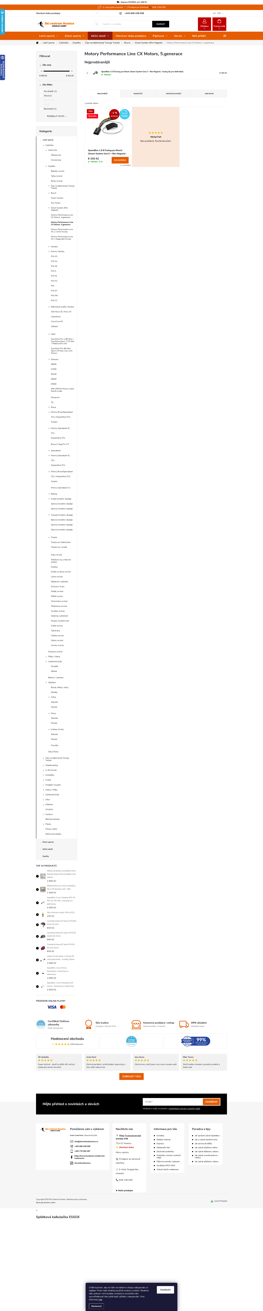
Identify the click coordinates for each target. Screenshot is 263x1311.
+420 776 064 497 (82, 1151)
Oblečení (52, 682)
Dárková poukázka (53, 834)
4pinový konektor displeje (62, 508)
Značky (45, 856)
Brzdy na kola (56, 181)
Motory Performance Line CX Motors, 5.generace (62, 223)
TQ (52, 402)
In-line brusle (51, 770)
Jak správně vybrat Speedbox (207, 1136)
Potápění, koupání (53, 785)
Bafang (54, 494)
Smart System (57, 198)
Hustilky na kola (58, 611)
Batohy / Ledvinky (55, 677)
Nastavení (96, 1306)
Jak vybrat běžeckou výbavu (206, 1152)
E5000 (53, 384)
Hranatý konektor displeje (62, 515)
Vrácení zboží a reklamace (167, 1169)
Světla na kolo (57, 625)
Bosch (53, 193)
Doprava (160, 1144)
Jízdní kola (52, 150)
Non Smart (55, 203)
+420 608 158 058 (82, 1146)
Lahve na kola (57, 576)
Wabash (54, 326)
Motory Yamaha (57, 251)
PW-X (53, 271)
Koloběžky (49, 775)
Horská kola (56, 160)
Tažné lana (55, 630)
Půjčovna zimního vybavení (168, 1162)
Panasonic (55, 397)
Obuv (47, 799)
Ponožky (54, 745)
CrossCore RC (57, 321)
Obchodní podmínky (165, 1152)
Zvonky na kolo (57, 645)
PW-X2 (54, 281)
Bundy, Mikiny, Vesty (59, 687)
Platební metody (163, 1140)
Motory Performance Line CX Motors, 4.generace (62, 216)
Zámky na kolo (57, 640)
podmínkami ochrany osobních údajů (184, 1108)
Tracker (54, 537)
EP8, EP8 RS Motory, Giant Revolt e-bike (62, 389)
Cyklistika (49, 145)
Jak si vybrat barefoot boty (206, 1140)
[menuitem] (49, 36)
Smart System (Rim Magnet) (59, 209)
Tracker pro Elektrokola (60, 542)
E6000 (53, 379)
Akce (47, 95)
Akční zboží (47, 849)
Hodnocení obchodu (67, 1038)
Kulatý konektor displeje (61, 499)
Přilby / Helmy (54, 656)
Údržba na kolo (57, 635)
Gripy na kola (56, 554)
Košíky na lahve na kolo (61, 571)
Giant (53, 334)
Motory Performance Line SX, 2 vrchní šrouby (62, 230)
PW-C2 (54, 300)
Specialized (55, 450)
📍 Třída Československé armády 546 (128, 1137)
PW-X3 (54, 256)
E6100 (53, 374)
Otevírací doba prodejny (48, 13)
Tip (46, 104)
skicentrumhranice (82, 1163)
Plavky (48, 824)
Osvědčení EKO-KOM (166, 1165)
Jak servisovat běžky (203, 1144)
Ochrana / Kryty (57, 586)
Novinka (49, 100)
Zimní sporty (48, 842)
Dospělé (54, 666)
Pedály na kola (57, 591)
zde (100, 1299)
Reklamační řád (163, 1148)
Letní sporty (48, 140)
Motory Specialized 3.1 (60, 487)
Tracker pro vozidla (59, 547)
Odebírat (211, 1101)
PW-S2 (54, 261)
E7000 (53, 369)
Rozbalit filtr (55, 116)
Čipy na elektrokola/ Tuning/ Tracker (62, 187)
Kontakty (160, 1136)
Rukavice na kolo (55, 651)
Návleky (54, 692)
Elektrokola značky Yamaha (62, 307)
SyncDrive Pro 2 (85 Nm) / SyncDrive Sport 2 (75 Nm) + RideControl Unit (62, 341)
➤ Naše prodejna (124, 1190)
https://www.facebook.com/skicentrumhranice (89, 1157)
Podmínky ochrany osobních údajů (169, 1156)
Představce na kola (59, 606)
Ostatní (54, 422)
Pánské (54, 707)
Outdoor (49, 814)
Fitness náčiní (51, 829)
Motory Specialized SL (60, 428)
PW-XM (54, 295)
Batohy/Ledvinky (52, 819)
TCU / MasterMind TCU (60, 417)
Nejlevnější (102, 94)
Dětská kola (56, 155)
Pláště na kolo (57, 596)
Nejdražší (138, 94)
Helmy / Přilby (51, 790)
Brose (53, 407)
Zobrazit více (131, 1076)
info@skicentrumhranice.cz (86, 1141)
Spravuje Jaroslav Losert (45, 1202)
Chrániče (49, 809)
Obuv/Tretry (53, 751)
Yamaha (54, 246)
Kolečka (54, 567)
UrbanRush (56, 316)
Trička (53, 697)
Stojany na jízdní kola (60, 621)
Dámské (54, 702)
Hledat (160, 24)
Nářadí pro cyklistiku (59, 581)
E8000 (53, 364)
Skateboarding (51, 765)
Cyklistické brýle (55, 661)
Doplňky (51, 166)
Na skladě (50, 91)
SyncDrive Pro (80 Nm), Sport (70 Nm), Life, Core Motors (61, 350)
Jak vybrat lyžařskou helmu (206, 1148)
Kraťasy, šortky (57, 729)
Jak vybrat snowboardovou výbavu (206, 1156)
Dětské (54, 671)
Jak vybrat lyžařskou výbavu (206, 1162)
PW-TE (54, 276)
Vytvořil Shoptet (220, 1201)
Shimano (54, 359)
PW (52, 286)
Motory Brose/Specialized (62, 412)
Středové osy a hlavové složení (61, 560)
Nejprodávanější (173, 94)
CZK (219, 13)
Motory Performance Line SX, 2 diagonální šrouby (62, 237)
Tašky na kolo (56, 176)
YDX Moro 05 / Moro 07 (61, 311)
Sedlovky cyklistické (59, 616)
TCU (53, 433)
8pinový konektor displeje (62, 520)
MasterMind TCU (58, 438)
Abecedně (209, 94)
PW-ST (54, 290)
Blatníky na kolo (57, 171)
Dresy (53, 713)
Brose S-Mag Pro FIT (60, 444)
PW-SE (54, 266)
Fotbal (48, 780)
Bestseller (50, 108)
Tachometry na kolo (59, 601)
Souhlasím (165, 1289)
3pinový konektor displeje (62, 503)
